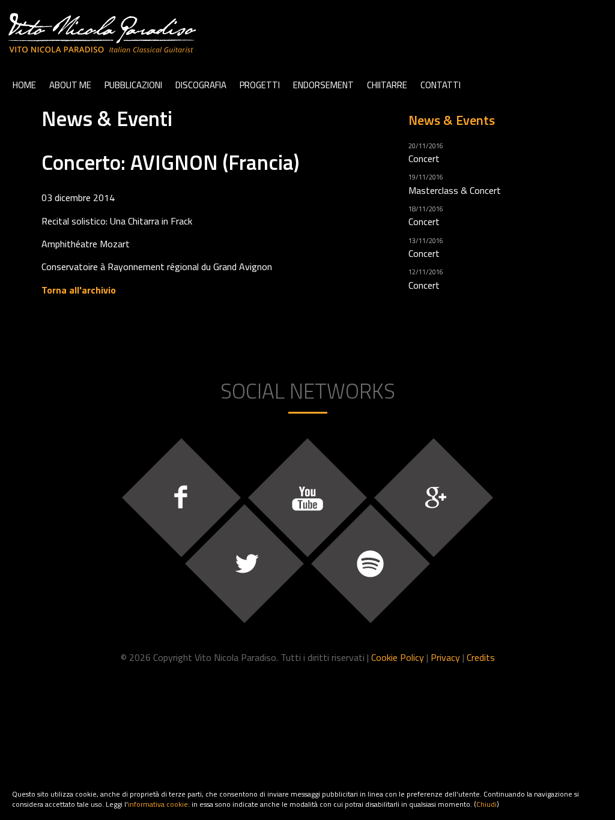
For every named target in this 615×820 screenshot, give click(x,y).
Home (24, 85)
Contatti (440, 85)
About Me (70, 85)
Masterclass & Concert (454, 190)
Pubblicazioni (133, 85)
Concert (424, 158)
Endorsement (323, 85)
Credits (481, 657)
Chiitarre (387, 85)
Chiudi (486, 804)
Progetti (260, 85)
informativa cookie (158, 804)
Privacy (445, 657)
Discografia (200, 85)
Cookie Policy (397, 657)
